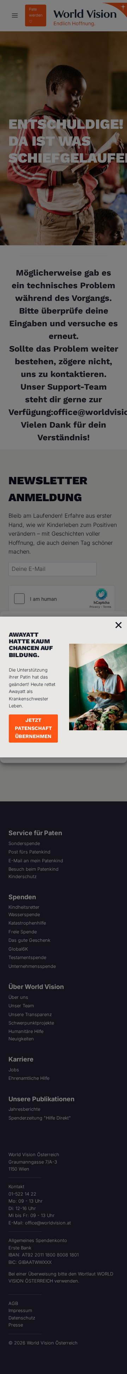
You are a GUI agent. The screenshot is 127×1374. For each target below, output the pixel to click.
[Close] (118, 625)
